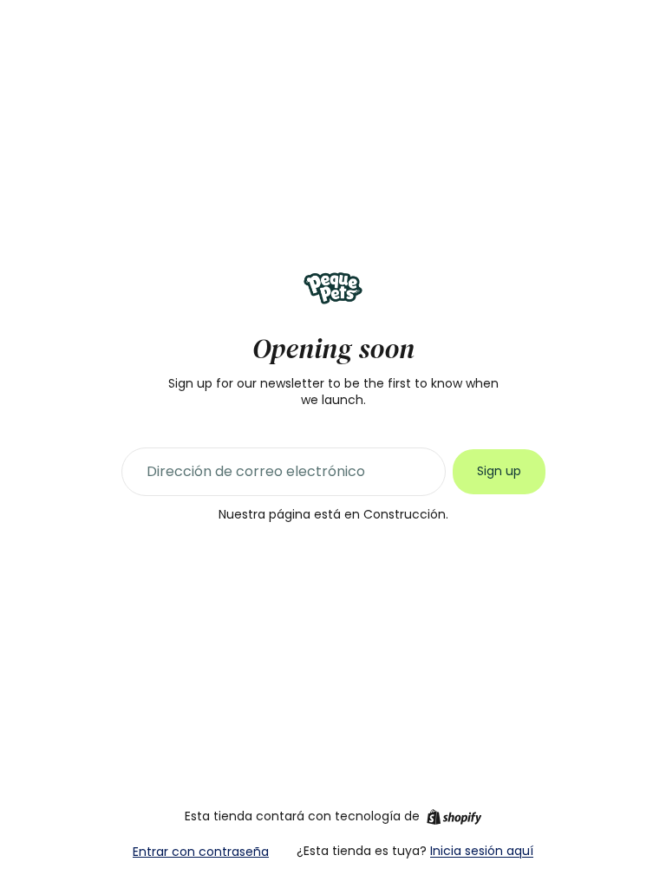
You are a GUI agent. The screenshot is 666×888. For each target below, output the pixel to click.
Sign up (499, 471)
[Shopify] (454, 817)
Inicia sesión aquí (481, 850)
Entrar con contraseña (201, 851)
